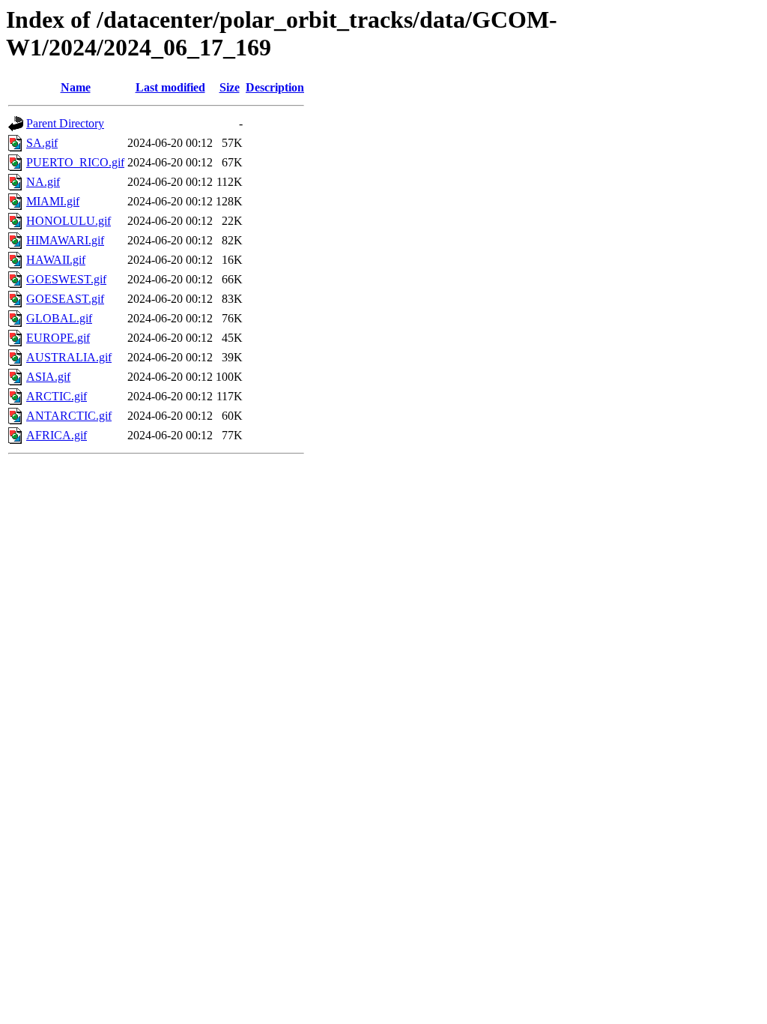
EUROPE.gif (58, 337)
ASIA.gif (48, 376)
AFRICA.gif (56, 435)
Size (229, 87)
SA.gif (42, 142)
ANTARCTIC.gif (69, 415)
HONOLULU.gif (68, 220)
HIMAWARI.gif (65, 240)
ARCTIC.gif (56, 396)
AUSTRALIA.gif (69, 357)
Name (76, 87)
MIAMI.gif (52, 201)
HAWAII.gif (55, 259)
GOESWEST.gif (66, 279)
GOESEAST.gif (65, 298)
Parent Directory (65, 123)
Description (275, 87)
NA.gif (43, 181)
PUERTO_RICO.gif (75, 162)
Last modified (170, 87)
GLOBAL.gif (59, 318)
